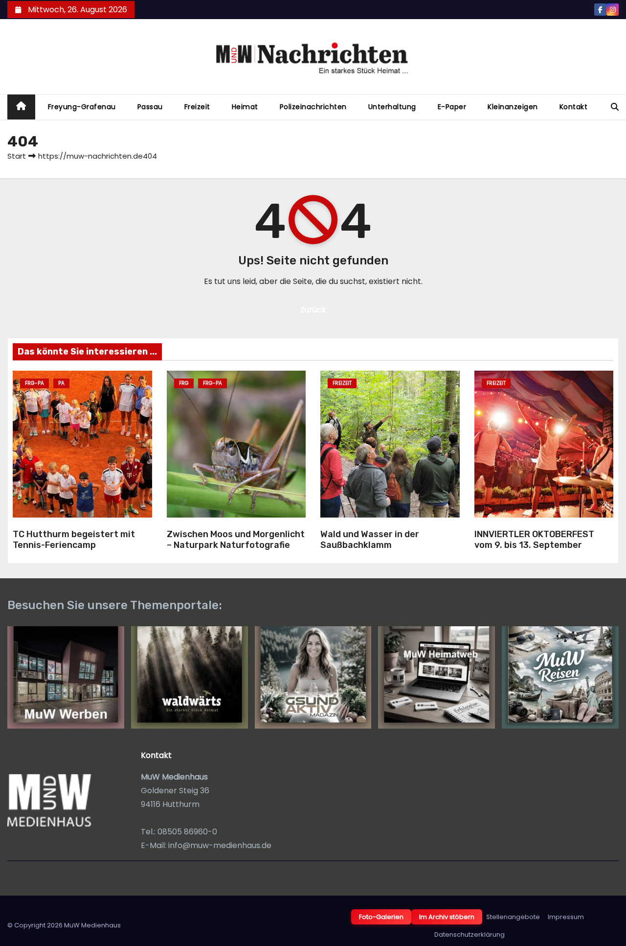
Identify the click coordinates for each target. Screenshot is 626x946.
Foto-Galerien (381, 917)
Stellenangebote (513, 917)
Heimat (245, 107)
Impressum (566, 917)
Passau (150, 107)
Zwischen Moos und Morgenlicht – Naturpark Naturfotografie (236, 540)
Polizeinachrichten (313, 107)
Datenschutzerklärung (469, 934)
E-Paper (452, 107)
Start (16, 156)
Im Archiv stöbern (446, 917)
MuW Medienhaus (92, 925)
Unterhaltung (392, 107)
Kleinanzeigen (513, 107)
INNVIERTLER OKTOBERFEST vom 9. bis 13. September (534, 540)
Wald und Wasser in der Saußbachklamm (369, 540)
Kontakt (573, 107)
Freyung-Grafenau (82, 107)
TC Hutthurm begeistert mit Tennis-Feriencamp (74, 540)
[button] (615, 107)
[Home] (21, 107)
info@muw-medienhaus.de (219, 845)
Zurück (313, 309)
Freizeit (197, 107)
